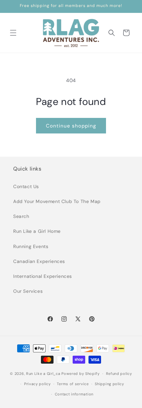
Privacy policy (37, 384)
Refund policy (119, 373)
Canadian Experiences (39, 261)
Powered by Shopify (80, 373)
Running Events (30, 246)
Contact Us (26, 186)
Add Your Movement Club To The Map (57, 201)
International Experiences (42, 276)
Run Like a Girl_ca (43, 373)
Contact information (74, 394)
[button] (13, 33)
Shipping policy (109, 384)
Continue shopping (71, 126)
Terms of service (73, 384)
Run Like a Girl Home (37, 231)
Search (21, 216)
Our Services (28, 291)
